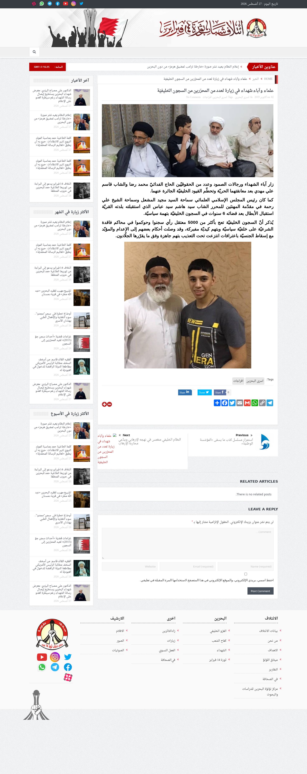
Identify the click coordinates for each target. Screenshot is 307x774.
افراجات (207, 97)
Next (126, 435)
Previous (242, 435)
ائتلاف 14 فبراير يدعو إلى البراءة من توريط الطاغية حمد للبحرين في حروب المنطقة (52, 187)
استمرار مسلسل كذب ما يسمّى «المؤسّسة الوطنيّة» (226, 442)
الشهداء (221, 650)
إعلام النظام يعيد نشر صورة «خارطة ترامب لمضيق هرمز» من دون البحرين (192, 66)
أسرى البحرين (242, 97)
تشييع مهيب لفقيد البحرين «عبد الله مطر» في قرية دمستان (53, 292)
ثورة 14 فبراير (217, 660)
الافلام (120, 631)
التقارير (273, 670)
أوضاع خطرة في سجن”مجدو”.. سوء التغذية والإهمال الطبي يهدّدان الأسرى (53, 317)
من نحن (273, 641)
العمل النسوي (167, 650)
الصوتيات (118, 650)
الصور (120, 641)
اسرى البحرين (220, 97)
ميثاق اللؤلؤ (270, 660)
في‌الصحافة (168, 660)
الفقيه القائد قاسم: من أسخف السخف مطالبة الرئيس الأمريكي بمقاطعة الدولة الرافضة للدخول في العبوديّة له (52, 365)
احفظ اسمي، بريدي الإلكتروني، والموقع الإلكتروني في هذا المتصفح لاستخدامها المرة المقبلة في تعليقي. (207, 580)
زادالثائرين (168, 631)
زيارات (171, 641)
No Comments (193, 97)
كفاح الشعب (219, 641)
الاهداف (273, 650)
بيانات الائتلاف (268, 631)
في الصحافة (270, 679)
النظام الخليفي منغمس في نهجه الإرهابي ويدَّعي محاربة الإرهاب (149, 442)
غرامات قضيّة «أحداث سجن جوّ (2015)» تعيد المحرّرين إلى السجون (53, 340)
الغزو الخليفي (218, 631)
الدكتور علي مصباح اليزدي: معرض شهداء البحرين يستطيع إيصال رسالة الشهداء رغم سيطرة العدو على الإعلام (52, 96)
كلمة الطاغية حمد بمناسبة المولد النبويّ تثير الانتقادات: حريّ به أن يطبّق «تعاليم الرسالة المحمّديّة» (52, 141)
